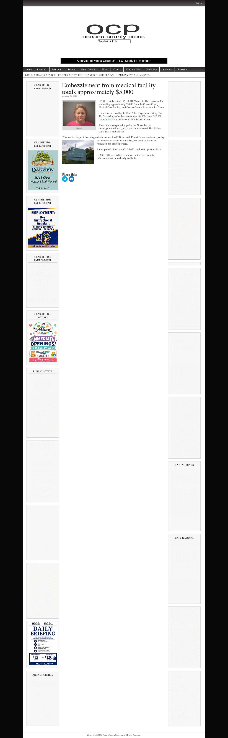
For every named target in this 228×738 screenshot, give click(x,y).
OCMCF (109, 119)
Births (29, 75)
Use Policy (151, 69)
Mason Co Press (89, 69)
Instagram (57, 69)
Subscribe (182, 69)
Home (28, 69)
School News (106, 75)
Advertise (167, 69)
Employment (125, 75)
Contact (117, 69)
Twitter (71, 69)
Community (143, 75)
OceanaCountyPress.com (113, 735)
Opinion (90, 75)
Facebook (42, 69)
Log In (199, 3)
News (105, 69)
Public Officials (58, 75)
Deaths (40, 75)
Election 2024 (133, 69)
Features (76, 75)
